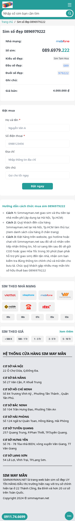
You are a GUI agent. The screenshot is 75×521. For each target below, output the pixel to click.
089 (66, 65)
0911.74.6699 (14, 516)
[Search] (69, 13)
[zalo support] (69, 516)
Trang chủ (7, 22)
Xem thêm (66, 331)
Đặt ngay (37, 186)
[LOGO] (7, 5)
